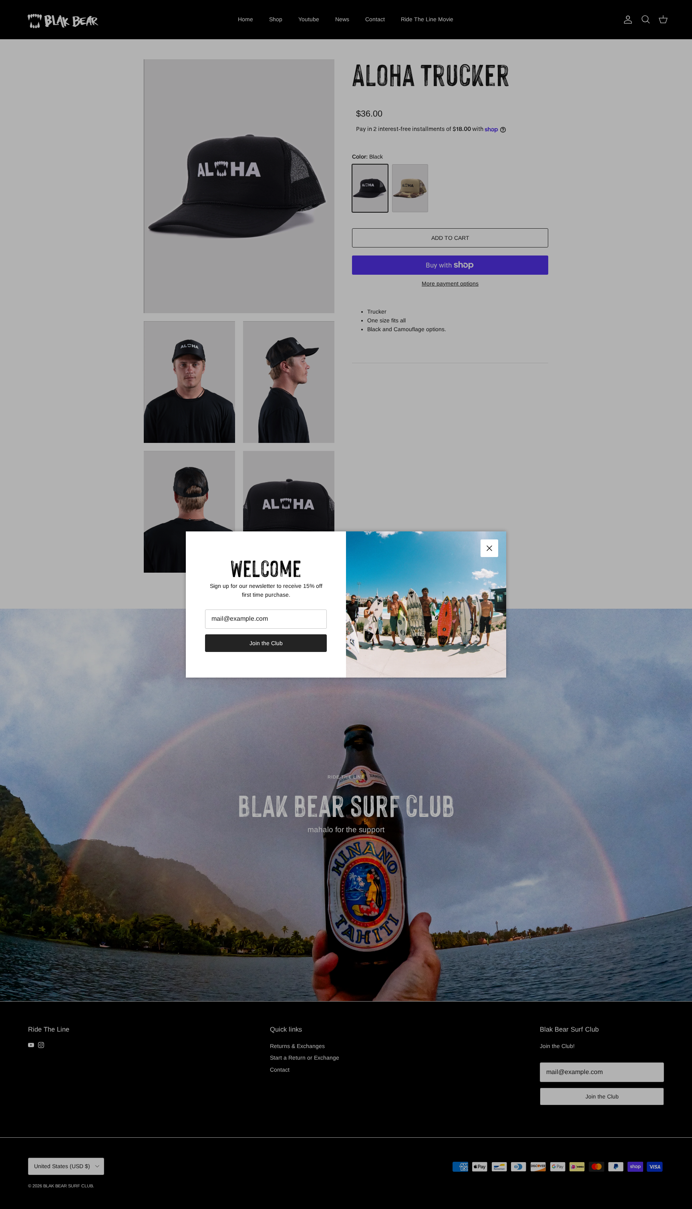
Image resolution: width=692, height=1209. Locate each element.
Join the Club (266, 643)
